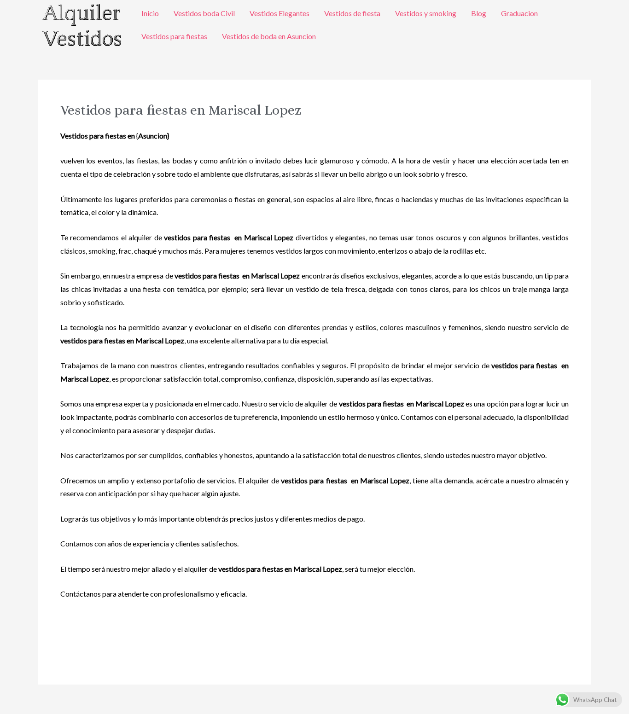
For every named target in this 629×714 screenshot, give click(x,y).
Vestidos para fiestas (174, 36)
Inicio (150, 13)
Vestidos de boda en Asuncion (269, 36)
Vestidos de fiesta (352, 13)
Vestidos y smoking (425, 13)
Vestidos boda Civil (204, 13)
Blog (478, 13)
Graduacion (519, 13)
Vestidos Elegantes (279, 13)
